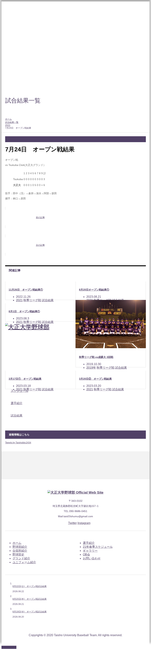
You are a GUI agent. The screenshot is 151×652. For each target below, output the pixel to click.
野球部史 (18, 554)
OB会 (86, 554)
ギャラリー (90, 550)
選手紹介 (89, 542)
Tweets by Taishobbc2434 (18, 442)
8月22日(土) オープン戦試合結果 (30, 586)
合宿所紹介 (20, 550)
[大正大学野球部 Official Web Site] (75, 492)
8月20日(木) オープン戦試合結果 (30, 599)
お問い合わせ (92, 558)
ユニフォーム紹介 (24, 562)
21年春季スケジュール (98, 546)
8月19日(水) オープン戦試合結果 (30, 611)
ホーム (17, 542)
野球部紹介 (20, 546)
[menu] (144, 6)
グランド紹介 (21, 558)
